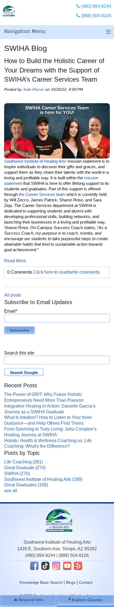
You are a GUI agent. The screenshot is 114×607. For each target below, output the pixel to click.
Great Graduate (25, 467)
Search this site (19, 353)
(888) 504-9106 (74, 555)
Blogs (71, 582)
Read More (15, 260)
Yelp (78, 566)
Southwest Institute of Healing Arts (43, 479)
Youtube (67, 566)
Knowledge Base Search (41, 582)
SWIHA (17, 473)
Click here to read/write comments (66, 272)
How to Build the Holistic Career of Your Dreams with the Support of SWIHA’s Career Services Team (54, 70)
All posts (12, 295)
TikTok (45, 566)
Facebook (34, 566)
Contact (85, 582)
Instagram (56, 566)
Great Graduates (26, 485)
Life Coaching (23, 462)
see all (10, 490)
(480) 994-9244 (40, 555)
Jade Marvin (33, 89)
